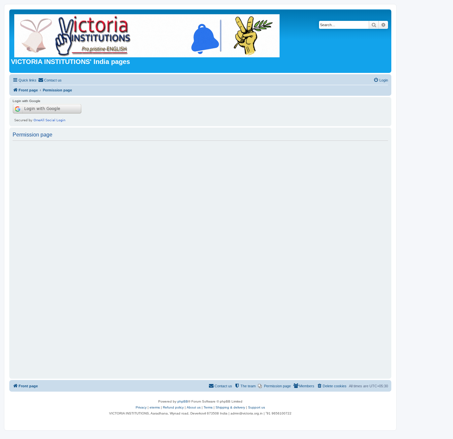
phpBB (182, 401)
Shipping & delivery (230, 407)
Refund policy (173, 407)
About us (194, 407)
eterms (155, 407)
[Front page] (147, 34)
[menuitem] (50, 80)
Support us (256, 407)
